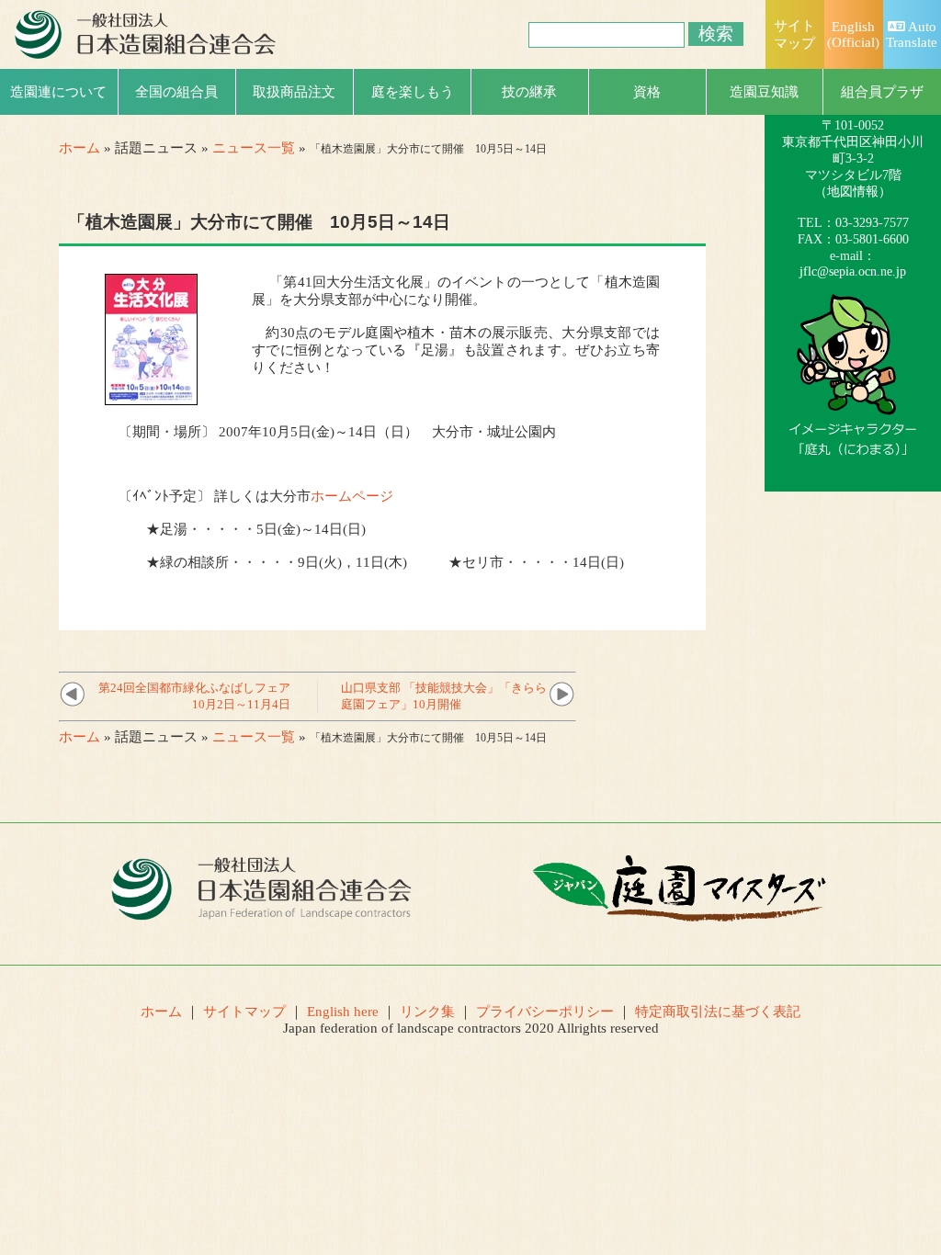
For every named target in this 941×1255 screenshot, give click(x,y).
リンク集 (427, 1011)
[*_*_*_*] (852, 448)
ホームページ (352, 496)
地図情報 (853, 191)
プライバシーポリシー (545, 1011)
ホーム (79, 148)
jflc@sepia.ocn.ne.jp (852, 271)
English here (343, 1011)
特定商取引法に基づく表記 (717, 1011)
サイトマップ (244, 1011)
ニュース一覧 (253, 148)
